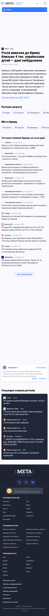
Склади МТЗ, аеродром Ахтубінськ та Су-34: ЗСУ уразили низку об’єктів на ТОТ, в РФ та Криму (23, 228)
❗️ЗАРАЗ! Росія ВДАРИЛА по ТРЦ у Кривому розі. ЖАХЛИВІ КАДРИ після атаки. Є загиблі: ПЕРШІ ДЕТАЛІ (23, 442)
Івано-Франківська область (12, 540)
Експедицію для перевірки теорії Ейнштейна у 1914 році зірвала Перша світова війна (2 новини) (24, 239)
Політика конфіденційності (11, 584)
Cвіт (27, 501)
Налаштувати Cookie (10, 602)
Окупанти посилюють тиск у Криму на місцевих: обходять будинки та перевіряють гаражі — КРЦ (23, 195)
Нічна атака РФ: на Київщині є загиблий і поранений (21, 454)
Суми (15, 398)
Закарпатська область (11, 536)
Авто (4, 512)
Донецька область (9, 533)
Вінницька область (9, 529)
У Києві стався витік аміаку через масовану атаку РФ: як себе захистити (22, 413)
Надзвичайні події (9, 516)
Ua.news (8, 235)
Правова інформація (10, 591)
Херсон (5, 575)
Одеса (25, 420)
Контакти (6, 595)
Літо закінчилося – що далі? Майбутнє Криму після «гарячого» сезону (24, 157)
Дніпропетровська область (35, 529)
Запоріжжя (30, 561)
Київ (22, 409)
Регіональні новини (20, 3)
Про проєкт (7, 598)
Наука (5, 508)
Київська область (32, 540)
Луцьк (5, 571)
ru (41, 3)
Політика (6, 501)
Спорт (28, 508)
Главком (8, 142)
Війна (28, 505)
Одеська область (32, 543)
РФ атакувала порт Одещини (16, 422)
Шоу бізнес (7, 505)
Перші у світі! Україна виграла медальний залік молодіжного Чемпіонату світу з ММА (23, 146)
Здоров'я (29, 512)
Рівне (28, 557)
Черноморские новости (13, 164)
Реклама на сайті (9, 580)
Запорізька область (33, 536)
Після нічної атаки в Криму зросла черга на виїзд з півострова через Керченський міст (24, 206)
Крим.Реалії (9, 153)
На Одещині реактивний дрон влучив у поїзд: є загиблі (24, 402)
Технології (29, 516)
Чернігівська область (10, 547)
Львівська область (9, 543)
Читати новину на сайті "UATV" (15, 97)
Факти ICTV (9, 224)
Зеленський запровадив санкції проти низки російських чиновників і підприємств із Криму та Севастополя (23, 183)
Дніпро (5, 564)
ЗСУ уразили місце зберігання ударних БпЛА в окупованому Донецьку (21, 250)
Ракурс (7, 213)
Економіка (6, 519)
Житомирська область (34, 533)
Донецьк (29, 568)
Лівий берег (9, 257)
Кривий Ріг (19, 436)
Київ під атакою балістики (15, 431)
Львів (5, 568)
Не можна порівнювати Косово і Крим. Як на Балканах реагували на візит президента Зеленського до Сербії (22, 263)
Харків (5, 561)
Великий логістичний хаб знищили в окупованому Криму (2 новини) (24, 217)
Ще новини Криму (24, 274)
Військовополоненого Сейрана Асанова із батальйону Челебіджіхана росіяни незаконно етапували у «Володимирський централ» (22, 170)
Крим (11, 49)
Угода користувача (10, 588)
